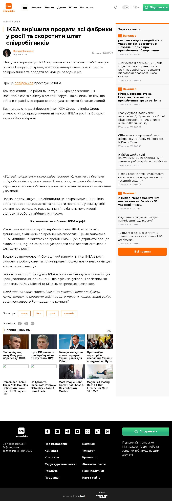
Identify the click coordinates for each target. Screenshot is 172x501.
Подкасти (86, 7)
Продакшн (52, 477)
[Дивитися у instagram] (57, 431)
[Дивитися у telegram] (67, 431)
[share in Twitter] (26, 323)
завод (24, 313)
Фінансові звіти (94, 464)
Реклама (51, 471)
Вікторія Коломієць (23, 51)
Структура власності (60, 464)
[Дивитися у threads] (107, 431)
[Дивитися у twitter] (87, 431)
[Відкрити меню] (24, 7)
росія (52, 313)
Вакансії (88, 444)
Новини (36, 7)
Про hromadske (56, 444)
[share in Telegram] (32, 323)
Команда (51, 450)
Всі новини (142, 251)
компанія (69, 313)
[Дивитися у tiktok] (97, 431)
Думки (61, 7)
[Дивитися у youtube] (77, 431)
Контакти (52, 457)
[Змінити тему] (125, 7)
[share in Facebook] (20, 323)
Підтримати (159, 7)
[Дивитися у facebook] (47, 431)
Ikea (38, 313)
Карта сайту (91, 477)
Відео (73, 7)
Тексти (49, 7)
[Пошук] (116, 7)
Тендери (88, 450)
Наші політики (93, 471)
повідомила (24, 83)
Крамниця (89, 457)
